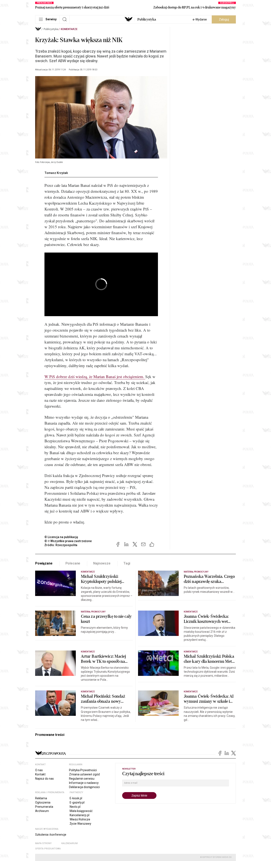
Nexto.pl (75, 806)
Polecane (72, 563)
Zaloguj (224, 19)
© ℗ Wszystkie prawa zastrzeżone (68, 541)
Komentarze (69, 29)
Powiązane (44, 563)
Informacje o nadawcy (84, 782)
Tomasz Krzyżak (56, 173)
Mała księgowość (81, 811)
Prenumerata (44, 806)
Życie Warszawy (80, 823)
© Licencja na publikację (61, 537)
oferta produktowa (48, 848)
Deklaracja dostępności (84, 787)
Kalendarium (69, 843)
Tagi (126, 563)
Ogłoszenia (42, 802)
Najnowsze (102, 563)
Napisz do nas (44, 778)
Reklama (41, 798)
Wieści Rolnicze (80, 819)
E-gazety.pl (77, 802)
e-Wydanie (200, 19)
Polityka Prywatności (83, 770)
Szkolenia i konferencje (50, 834)
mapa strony (43, 843)
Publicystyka (146, 19)
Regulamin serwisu (81, 778)
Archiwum (42, 811)
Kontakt (40, 774)
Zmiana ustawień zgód (84, 774)
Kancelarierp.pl (79, 815)
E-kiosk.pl (76, 798)
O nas (39, 770)
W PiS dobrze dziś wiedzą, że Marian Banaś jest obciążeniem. (94, 376)
